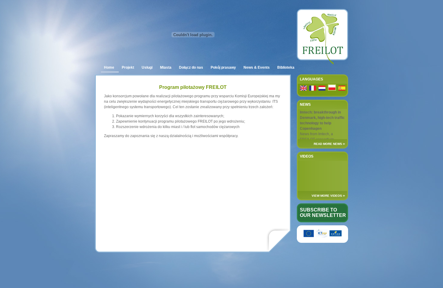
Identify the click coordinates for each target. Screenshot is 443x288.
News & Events (256, 67)
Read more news (328, 144)
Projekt (128, 67)
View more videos (327, 195)
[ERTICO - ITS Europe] (335, 236)
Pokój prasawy (223, 67)
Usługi (147, 67)
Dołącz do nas (191, 67)
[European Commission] (308, 236)
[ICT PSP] (322, 236)
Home (109, 67)
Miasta (165, 67)
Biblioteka (285, 67)
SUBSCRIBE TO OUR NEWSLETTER (323, 212)
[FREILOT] (322, 63)
